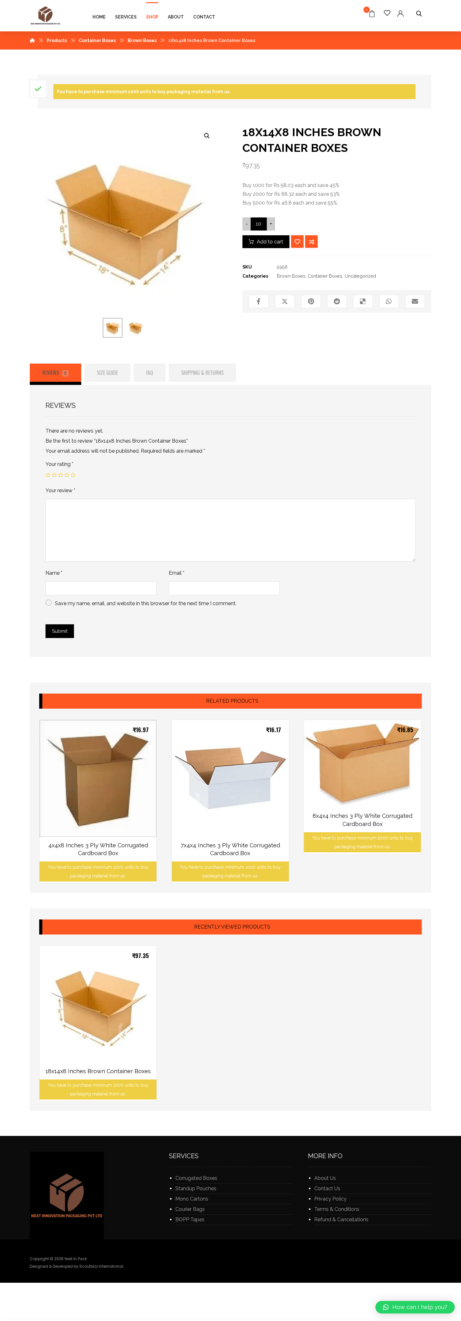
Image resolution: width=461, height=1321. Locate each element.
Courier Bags (190, 1209)
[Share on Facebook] (258, 301)
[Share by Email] (415, 301)
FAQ (149, 372)
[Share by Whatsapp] (389, 301)
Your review (60, 490)
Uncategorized (360, 276)
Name (53, 573)
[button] (415, 1307)
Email (176, 573)
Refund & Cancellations (341, 1219)
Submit (59, 631)
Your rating (59, 464)
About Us (325, 1178)
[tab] (55, 374)
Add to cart (270, 242)
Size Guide (107, 372)
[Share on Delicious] (363, 301)
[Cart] (372, 13)
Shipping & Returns (202, 372)
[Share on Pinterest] (311, 301)
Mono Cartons (191, 1199)
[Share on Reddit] (337, 301)
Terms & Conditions (336, 1209)
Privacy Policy (330, 1199)
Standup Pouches (195, 1188)
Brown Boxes (291, 276)
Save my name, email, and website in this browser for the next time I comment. (145, 603)
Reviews (54, 372)
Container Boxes (325, 276)
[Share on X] (285, 301)
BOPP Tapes (189, 1219)
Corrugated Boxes (196, 1178)
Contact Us (327, 1188)
